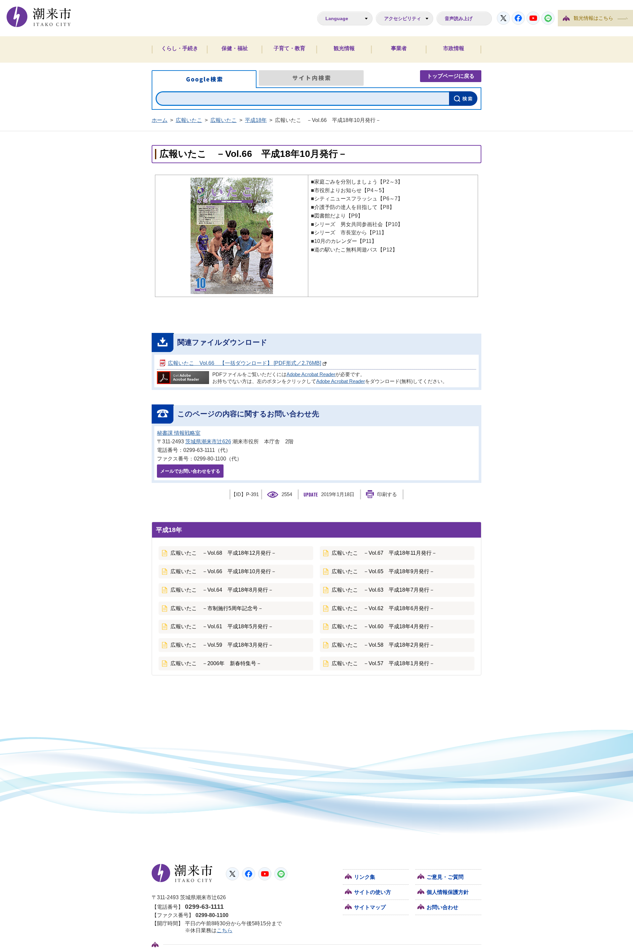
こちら (224, 930)
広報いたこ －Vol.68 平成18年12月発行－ (223, 553)
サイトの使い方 (372, 892)
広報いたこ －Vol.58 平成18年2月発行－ (383, 645)
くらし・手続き (179, 48)
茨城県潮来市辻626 (208, 441)
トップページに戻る (450, 76)
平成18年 (256, 120)
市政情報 (453, 48)
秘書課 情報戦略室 (178, 433)
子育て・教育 (289, 48)
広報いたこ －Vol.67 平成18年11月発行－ (384, 553)
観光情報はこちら (593, 18)
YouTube (533, 18)
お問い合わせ (442, 907)
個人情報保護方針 (448, 892)
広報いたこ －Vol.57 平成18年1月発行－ (383, 663)
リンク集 (364, 877)
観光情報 (344, 48)
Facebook (518, 18)
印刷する (387, 494)
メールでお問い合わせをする (190, 471)
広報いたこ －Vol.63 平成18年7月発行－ (383, 590)
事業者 (399, 48)
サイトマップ (370, 907)
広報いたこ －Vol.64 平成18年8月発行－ (221, 590)
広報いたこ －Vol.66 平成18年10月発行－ (223, 571)
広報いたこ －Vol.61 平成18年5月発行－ (221, 626)
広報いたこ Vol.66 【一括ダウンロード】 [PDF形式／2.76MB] (244, 363)
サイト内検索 (311, 78)
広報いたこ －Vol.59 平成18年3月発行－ (221, 645)
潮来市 (182, 873)
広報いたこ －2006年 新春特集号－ (215, 663)
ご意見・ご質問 (445, 877)
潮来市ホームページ (39, 17)
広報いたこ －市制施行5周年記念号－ (216, 608)
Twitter (503, 18)
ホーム (159, 120)
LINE (548, 18)
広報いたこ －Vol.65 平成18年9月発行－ (383, 571)
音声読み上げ (458, 18)
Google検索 (204, 79)
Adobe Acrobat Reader (310, 374)
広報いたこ (189, 120)
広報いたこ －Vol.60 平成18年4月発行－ (383, 626)
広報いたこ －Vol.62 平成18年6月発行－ (383, 608)
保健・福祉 (235, 48)
